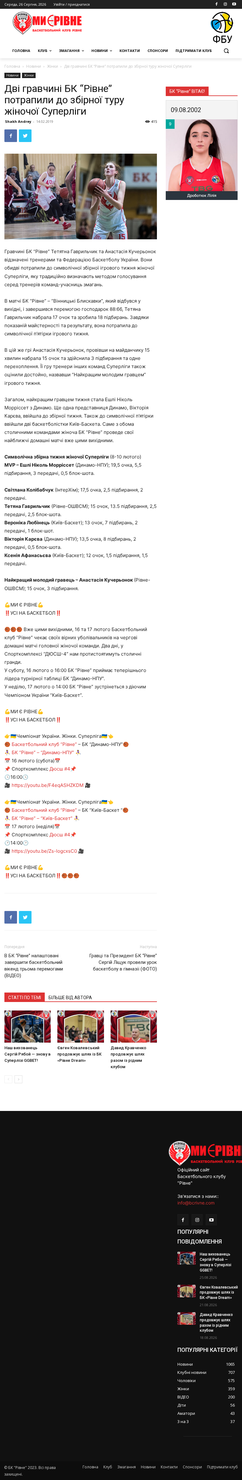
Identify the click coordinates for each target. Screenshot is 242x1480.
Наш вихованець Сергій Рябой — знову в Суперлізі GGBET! (27, 1054)
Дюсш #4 (59, 769)
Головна (12, 66)
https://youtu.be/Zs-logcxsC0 (44, 851)
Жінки (52, 66)
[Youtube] (234, 4)
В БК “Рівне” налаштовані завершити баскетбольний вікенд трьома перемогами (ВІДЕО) (33, 965)
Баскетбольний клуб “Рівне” (44, 744)
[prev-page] (8, 1079)
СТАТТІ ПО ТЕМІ (24, 997)
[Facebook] (216, 4)
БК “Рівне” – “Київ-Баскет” (42, 818)
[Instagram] (225, 4)
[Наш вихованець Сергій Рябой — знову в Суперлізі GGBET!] (27, 1026)
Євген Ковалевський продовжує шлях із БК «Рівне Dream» (79, 1054)
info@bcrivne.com (196, 1202)
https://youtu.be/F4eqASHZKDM (48, 785)
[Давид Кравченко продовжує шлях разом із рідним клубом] (134, 1026)
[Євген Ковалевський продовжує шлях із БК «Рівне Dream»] (80, 1026)
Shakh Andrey (18, 121)
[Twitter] (25, 135)
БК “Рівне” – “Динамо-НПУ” (43, 752)
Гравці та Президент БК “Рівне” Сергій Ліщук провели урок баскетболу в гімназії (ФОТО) (123, 962)
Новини (33, 66)
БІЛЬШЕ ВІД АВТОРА (70, 997)
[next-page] (18, 1079)
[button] (226, 50)
